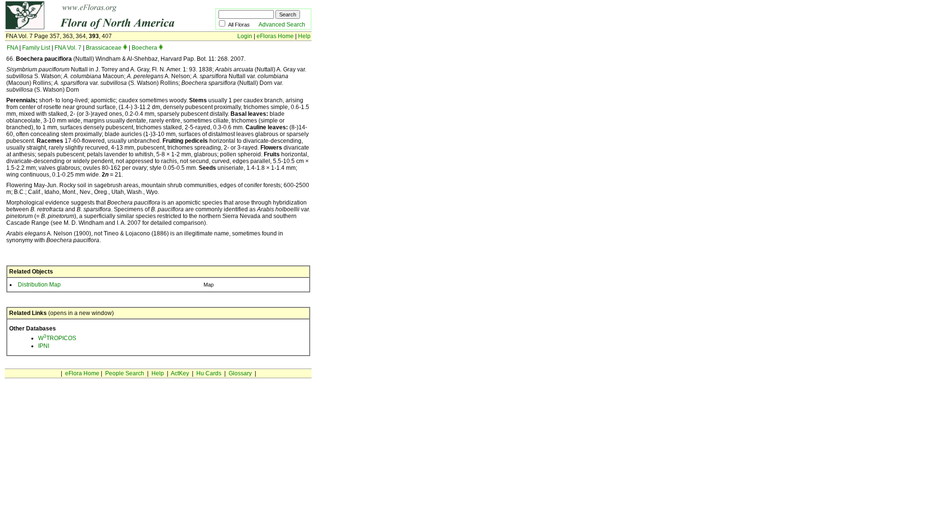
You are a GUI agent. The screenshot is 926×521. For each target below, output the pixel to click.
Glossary (240, 373)
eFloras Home (275, 36)
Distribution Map (39, 284)
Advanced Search (282, 24)
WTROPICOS (57, 338)
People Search (124, 373)
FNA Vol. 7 (68, 47)
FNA (12, 47)
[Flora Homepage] (95, 28)
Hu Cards (208, 373)
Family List (36, 47)
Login (244, 36)
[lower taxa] (125, 47)
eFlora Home (82, 373)
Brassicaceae (104, 47)
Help (304, 36)
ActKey (180, 373)
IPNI (43, 346)
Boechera (144, 47)
